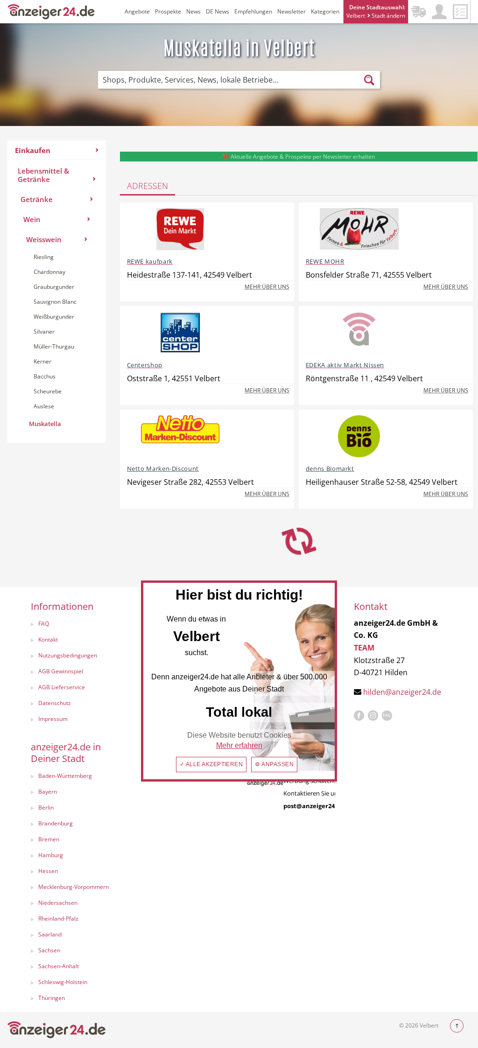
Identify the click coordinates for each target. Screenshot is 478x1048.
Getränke (37, 199)
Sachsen (49, 950)
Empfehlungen (253, 11)
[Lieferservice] (418, 11)
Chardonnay (49, 272)
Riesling (44, 257)
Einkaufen (32, 150)
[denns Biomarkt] (359, 436)
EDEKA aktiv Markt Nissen (345, 365)
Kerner (42, 361)
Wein (32, 219)
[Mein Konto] (439, 11)
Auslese (44, 406)
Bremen (48, 839)
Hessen (48, 871)
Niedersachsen (57, 903)
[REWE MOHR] (359, 229)
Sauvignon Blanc (55, 302)
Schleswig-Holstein (62, 982)
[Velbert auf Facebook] (359, 716)
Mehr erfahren (239, 745)
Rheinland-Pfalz (58, 918)
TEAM (364, 648)
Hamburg (50, 855)
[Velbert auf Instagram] (373, 716)
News (193, 11)
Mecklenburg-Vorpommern (73, 887)
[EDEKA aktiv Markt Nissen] (359, 333)
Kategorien (325, 11)
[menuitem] (56, 291)
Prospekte (168, 11)
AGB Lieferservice (61, 687)
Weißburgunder (54, 317)
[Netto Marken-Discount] (180, 436)
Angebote (137, 11)
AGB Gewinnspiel (60, 671)
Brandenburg (55, 823)
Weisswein (44, 239)
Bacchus (45, 376)
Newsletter (291, 11)
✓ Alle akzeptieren (211, 764)
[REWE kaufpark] (180, 229)
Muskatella (45, 423)
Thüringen (51, 998)
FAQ (43, 624)
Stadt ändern (387, 16)
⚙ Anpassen (274, 764)
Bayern (47, 792)
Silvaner (44, 331)
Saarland (50, 934)
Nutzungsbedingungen (67, 655)
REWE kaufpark (150, 261)
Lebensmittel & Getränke (43, 175)
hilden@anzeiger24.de (402, 692)
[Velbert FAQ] (387, 716)
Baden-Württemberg (65, 776)
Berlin (46, 807)
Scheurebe (48, 391)
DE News (217, 11)
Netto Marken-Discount (163, 468)
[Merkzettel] (460, 11)
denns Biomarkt (330, 468)
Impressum (53, 719)
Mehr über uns (267, 287)
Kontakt (48, 639)
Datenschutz (54, 703)
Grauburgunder (54, 287)
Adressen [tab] (147, 185)
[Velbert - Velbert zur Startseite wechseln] (51, 11)
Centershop (144, 365)
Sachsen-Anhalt (58, 966)
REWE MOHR (325, 261)
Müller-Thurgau (54, 346)
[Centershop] (180, 333)
